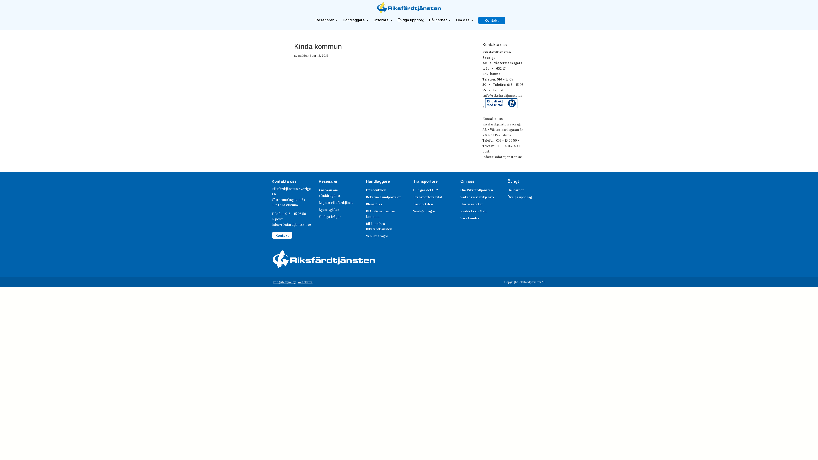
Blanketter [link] (374, 204)
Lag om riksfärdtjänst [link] (336, 203)
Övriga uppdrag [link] (410, 20)
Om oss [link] (462, 20)
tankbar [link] (303, 56)
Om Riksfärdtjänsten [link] (476, 190)
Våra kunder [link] (470, 218)
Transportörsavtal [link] (427, 197)
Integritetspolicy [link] (284, 282)
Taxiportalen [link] (423, 204)
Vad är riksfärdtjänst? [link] (477, 197)
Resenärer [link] (324, 20)
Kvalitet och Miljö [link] (473, 211)
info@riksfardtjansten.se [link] (291, 225)
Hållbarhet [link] (438, 20)
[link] (409, 12)
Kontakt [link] (492, 21)
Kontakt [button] (282, 235)
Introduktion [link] (376, 190)
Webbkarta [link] (305, 282)
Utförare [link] (381, 20)
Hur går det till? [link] (425, 190)
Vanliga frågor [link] (330, 217)
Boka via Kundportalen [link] (383, 197)
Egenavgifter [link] (329, 210)
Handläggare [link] (354, 20)
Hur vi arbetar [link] (471, 204)
